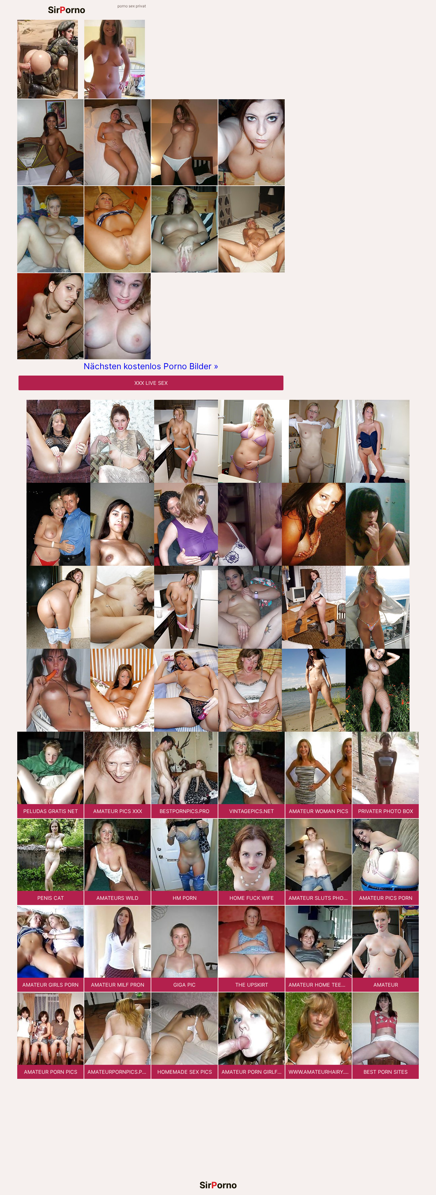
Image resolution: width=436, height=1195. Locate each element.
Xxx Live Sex (151, 383)
